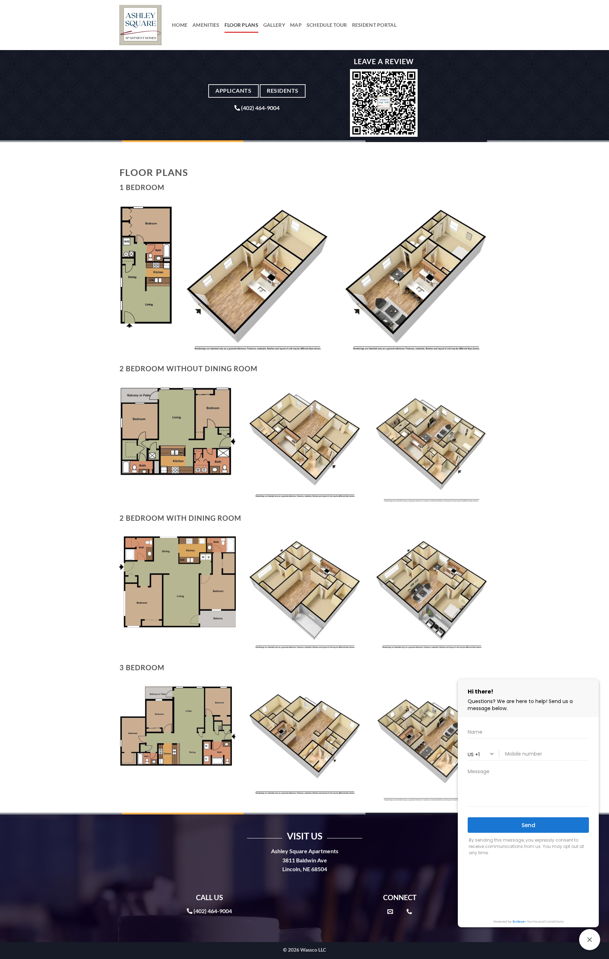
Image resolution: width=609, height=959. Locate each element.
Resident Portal (374, 25)
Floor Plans (241, 25)
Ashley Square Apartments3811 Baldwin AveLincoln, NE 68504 (304, 860)
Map (296, 25)
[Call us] (409, 912)
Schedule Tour (327, 25)
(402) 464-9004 (260, 107)
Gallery (274, 25)
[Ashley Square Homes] (140, 25)
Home (179, 25)
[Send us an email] (390, 912)
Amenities (206, 25)
